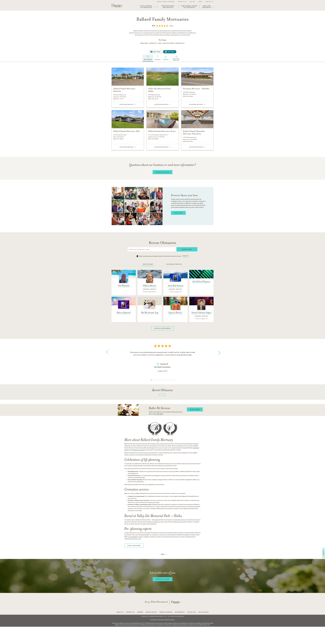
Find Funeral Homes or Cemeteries (189, 6)
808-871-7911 (118, 99)
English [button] (208, 1)
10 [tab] (174, 380)
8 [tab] (169, 380)
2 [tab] (153, 380)
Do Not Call (191, 612)
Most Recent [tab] (148, 264)
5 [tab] (161, 380)
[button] (209, 1)
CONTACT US (182, 1)
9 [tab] (171, 380)
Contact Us (130, 612)
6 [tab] (164, 380)
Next (217, 352)
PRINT (200, 1)
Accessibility (180, 612)
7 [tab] (166, 380)
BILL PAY (192, 1)
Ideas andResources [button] (206, 6)
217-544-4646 (158, 414)
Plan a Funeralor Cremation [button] (146, 6)
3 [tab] (156, 380)
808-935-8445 (118, 139)
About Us (119, 612)
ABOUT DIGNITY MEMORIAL (166, 1)
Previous (107, 355)
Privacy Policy (151, 612)
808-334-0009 (153, 139)
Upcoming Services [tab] (174, 264)
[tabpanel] (163, 361)
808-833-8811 (188, 141)
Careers (140, 612)
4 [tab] (159, 380)
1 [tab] (151, 380)
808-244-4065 (188, 96)
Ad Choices (204, 612)
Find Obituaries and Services (168, 6)
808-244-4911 (153, 99)
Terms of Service (165, 612)
